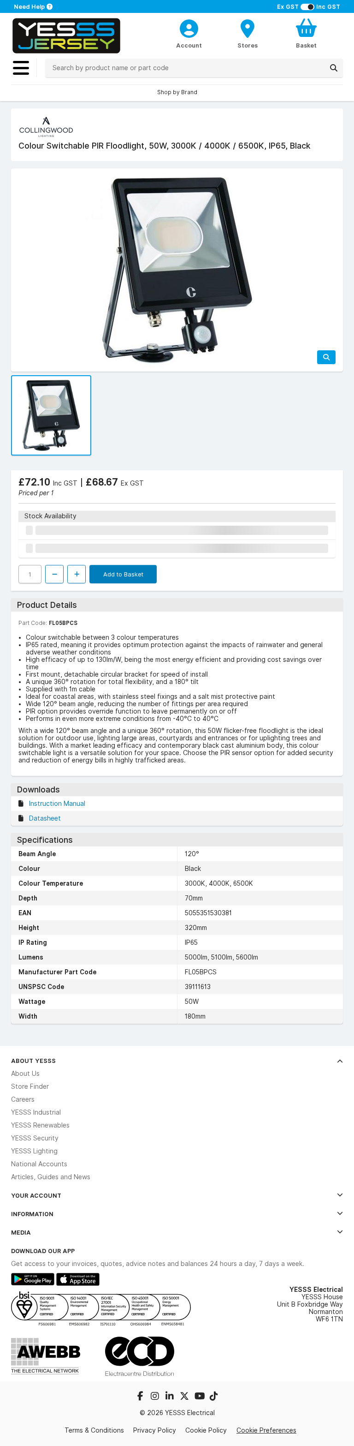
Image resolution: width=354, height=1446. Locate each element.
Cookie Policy (206, 1430)
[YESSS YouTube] (200, 1397)
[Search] (333, 68)
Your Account (36, 1195)
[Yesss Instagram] (155, 1397)
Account (189, 45)
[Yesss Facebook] (141, 1397)
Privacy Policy (154, 1430)
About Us (25, 1073)
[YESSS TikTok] (213, 1397)
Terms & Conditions (94, 1430)
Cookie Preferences (266, 1430)
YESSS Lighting (34, 1151)
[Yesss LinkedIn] (170, 1397)
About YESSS (33, 1060)
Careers (23, 1099)
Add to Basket (123, 574)
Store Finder (30, 1086)
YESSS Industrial (36, 1112)
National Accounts (39, 1164)
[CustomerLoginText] (189, 27)
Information (32, 1214)
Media (21, 1232)
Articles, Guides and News (50, 1177)
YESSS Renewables (40, 1125)
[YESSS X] (185, 1397)
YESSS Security (35, 1138)
